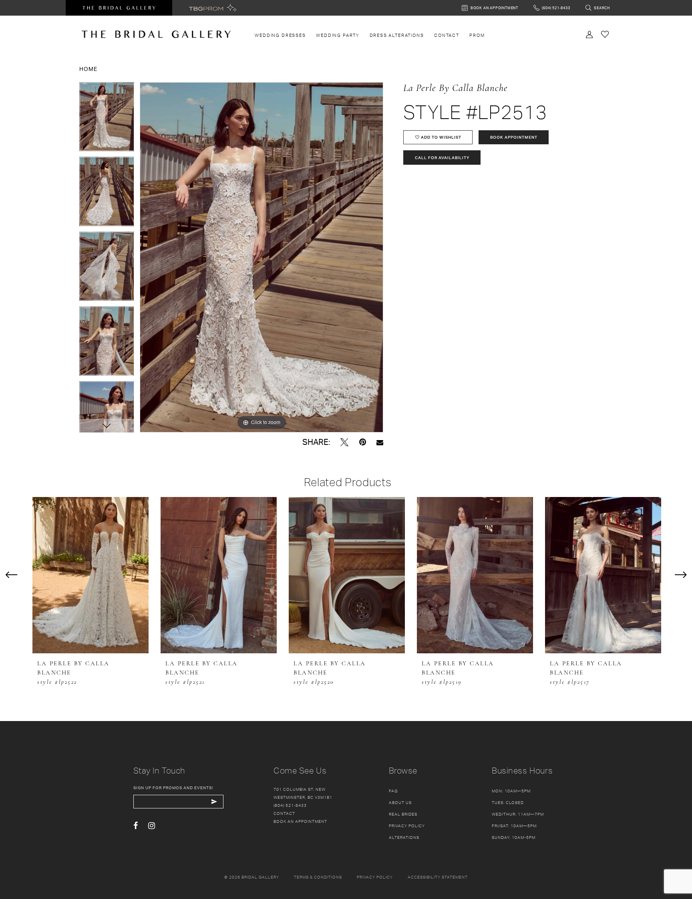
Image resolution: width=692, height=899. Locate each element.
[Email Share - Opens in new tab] (379, 442)
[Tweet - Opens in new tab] (344, 442)
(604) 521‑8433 (290, 805)
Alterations (404, 837)
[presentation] (90, 575)
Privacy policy (375, 877)
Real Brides (403, 814)
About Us (400, 802)
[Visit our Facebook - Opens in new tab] (135, 826)
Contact (284, 813)
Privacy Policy (407, 825)
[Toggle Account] (589, 33)
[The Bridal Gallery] (156, 34)
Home (88, 68)
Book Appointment (513, 137)
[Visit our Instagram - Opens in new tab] (151, 826)
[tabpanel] (107, 119)
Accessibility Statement (438, 877)
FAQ (393, 790)
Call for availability (442, 157)
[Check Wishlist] (605, 34)
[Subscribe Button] (214, 801)
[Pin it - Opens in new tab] (362, 442)
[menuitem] (280, 35)
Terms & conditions (318, 877)
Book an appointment (300, 821)
